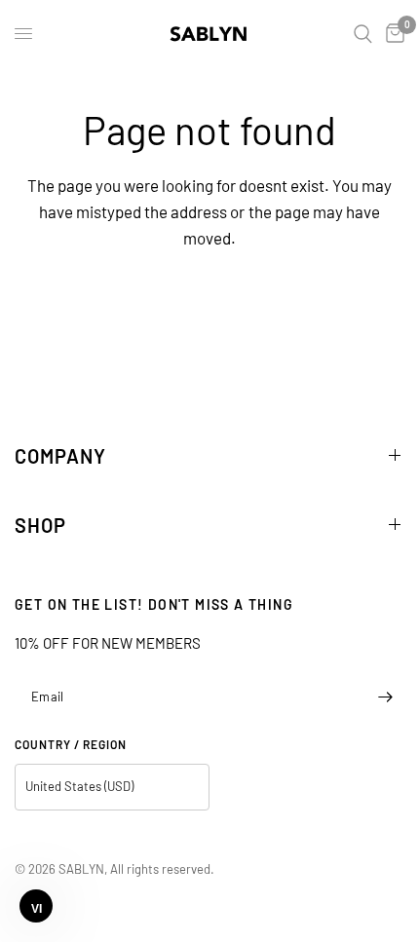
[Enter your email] (384, 697)
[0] (391, 33)
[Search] (363, 33)
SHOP (40, 525)
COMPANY (60, 456)
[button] (36, 906)
